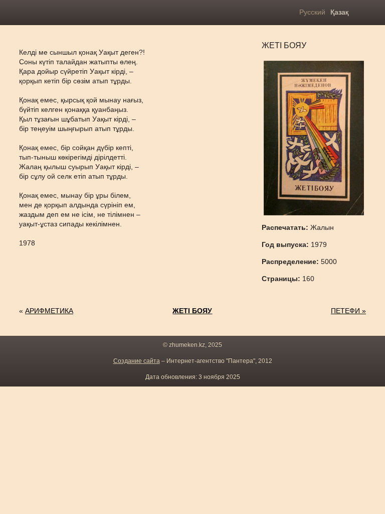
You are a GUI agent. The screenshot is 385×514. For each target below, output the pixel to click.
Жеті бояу (192, 311)
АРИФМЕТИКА (49, 311)
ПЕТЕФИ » (348, 311)
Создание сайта (136, 360)
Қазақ (339, 12)
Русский (312, 12)
